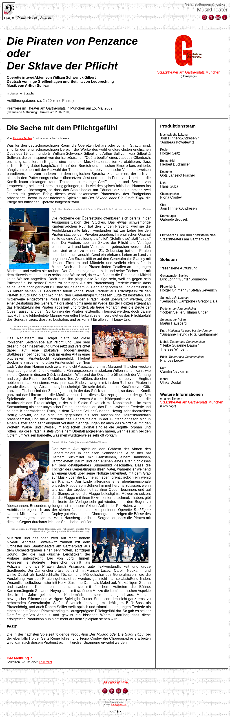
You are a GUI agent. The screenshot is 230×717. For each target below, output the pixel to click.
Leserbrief (45, 662)
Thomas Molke (22, 138)
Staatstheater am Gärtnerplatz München (188, 72)
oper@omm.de (118, 704)
